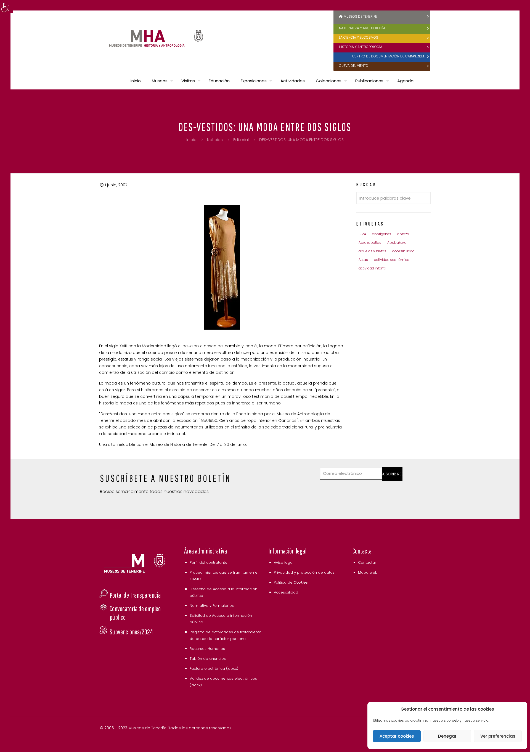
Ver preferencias (497, 736)
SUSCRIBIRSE (392, 474)
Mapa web (368, 572)
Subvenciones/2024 (131, 632)
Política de (291, 582)
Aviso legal (283, 562)
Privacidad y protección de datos (304, 572)
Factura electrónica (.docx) (214, 668)
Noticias (215, 139)
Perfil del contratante (208, 562)
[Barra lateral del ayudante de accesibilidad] (6, 6)
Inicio (191, 139)
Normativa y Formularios (212, 605)
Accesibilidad (286, 592)
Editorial (241, 139)
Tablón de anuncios (208, 658)
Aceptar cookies (397, 736)
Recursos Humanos (207, 648)
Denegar (447, 736)
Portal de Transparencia (135, 595)
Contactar (367, 562)
